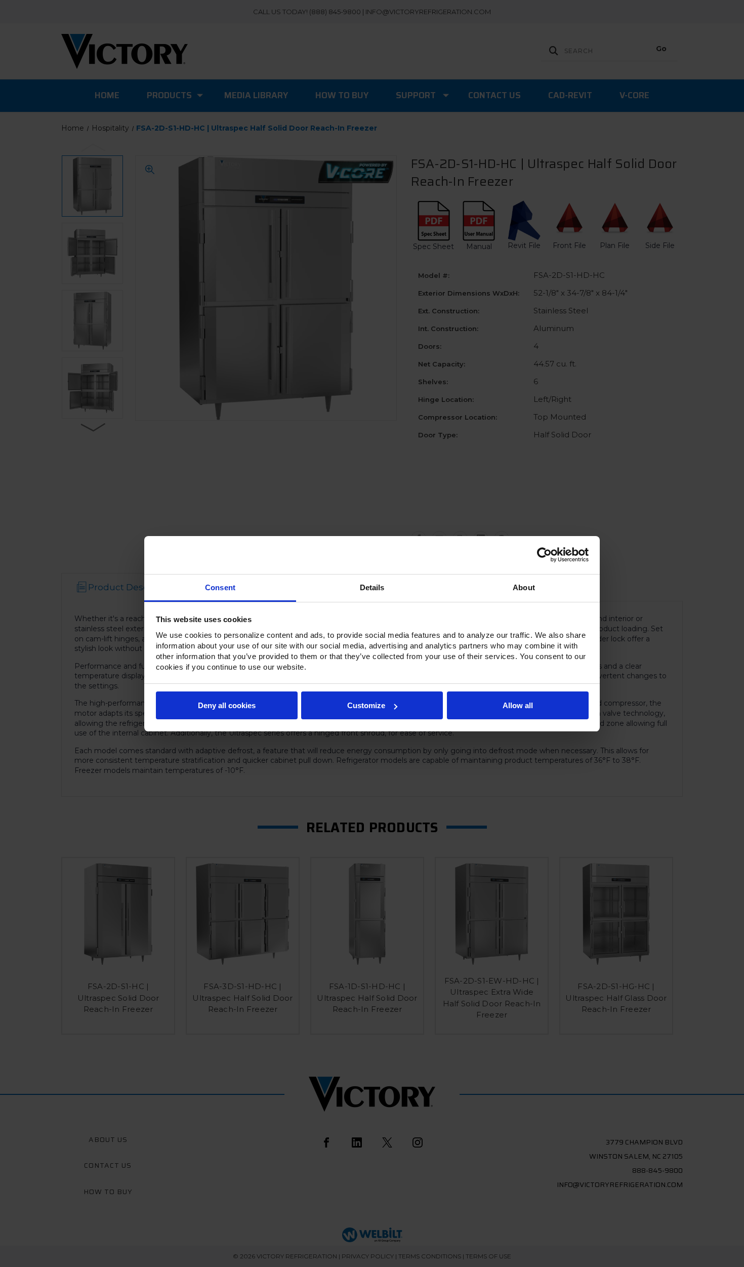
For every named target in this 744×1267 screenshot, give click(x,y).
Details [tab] (372, 587)
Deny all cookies (227, 705)
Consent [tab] (220, 587)
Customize (366, 705)
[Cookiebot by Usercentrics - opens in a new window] (544, 554)
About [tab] (524, 587)
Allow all (518, 705)
